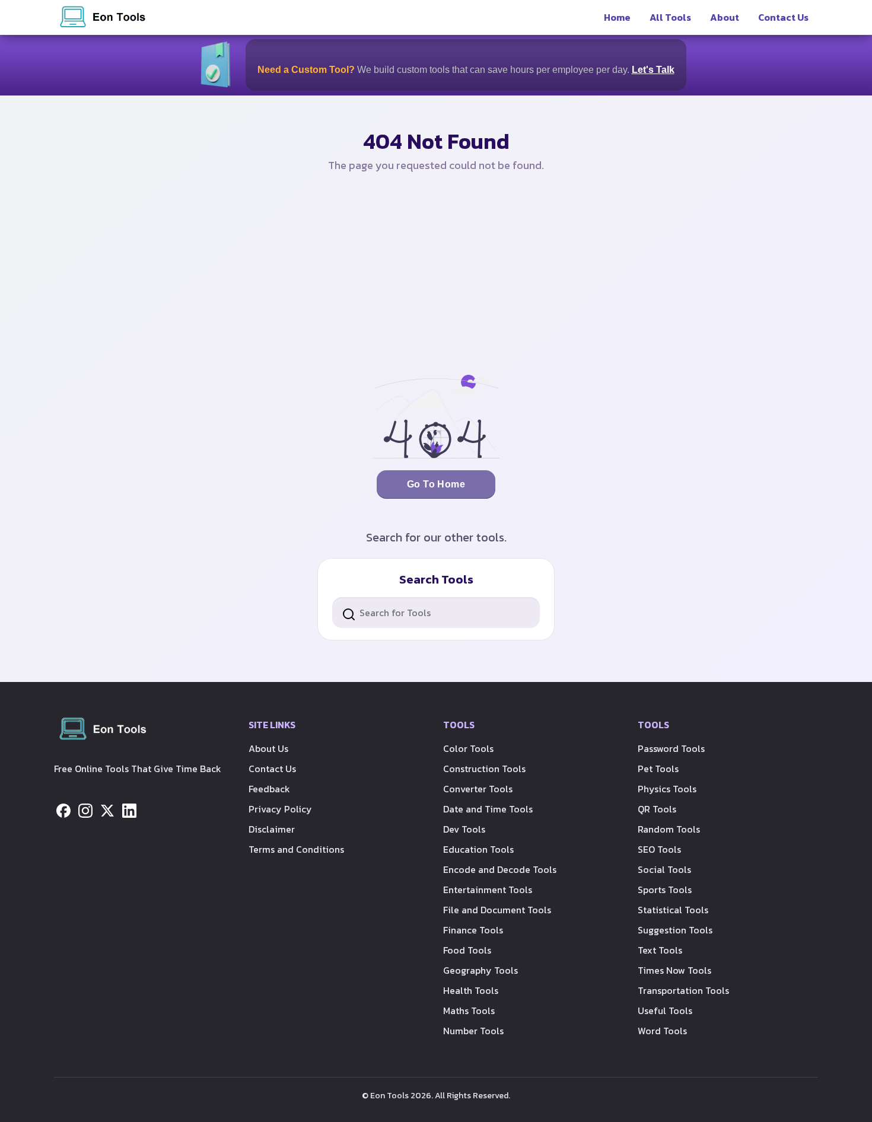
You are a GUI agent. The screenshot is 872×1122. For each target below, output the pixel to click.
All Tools (670, 17)
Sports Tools (665, 889)
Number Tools (473, 1031)
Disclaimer (272, 829)
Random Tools (669, 829)
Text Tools (660, 950)
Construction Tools (484, 768)
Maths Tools (469, 1010)
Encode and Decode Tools (499, 869)
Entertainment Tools (487, 889)
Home (617, 17)
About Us (268, 748)
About (724, 17)
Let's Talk (653, 70)
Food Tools (467, 950)
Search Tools (436, 579)
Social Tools (664, 869)
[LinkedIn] (129, 809)
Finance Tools (473, 930)
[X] (107, 809)
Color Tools (468, 748)
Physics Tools (667, 789)
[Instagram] (85, 809)
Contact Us (783, 17)
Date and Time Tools (488, 809)
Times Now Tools (674, 970)
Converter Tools (478, 789)
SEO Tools (659, 849)
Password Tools (671, 748)
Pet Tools (658, 768)
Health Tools (470, 990)
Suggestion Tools (675, 930)
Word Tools (662, 1031)
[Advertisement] (436, 274)
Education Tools (478, 849)
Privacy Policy (280, 809)
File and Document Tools (497, 910)
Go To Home (436, 484)
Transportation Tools (683, 990)
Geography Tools (480, 970)
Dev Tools (464, 829)
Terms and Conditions (296, 849)
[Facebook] (63, 809)
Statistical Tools (673, 910)
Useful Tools (665, 1010)
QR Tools (657, 809)
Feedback (269, 789)
